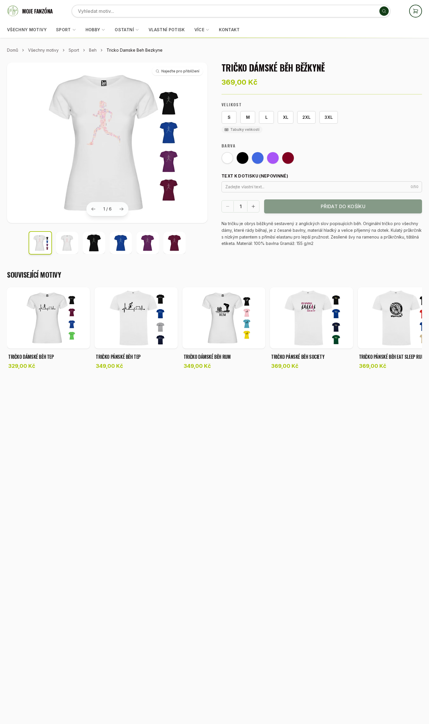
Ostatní (124, 29)
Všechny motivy (27, 29)
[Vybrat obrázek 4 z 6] (120, 243)
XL (285, 117)
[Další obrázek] (121, 209)
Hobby (93, 29)
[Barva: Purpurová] (273, 158)
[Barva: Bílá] (227, 158)
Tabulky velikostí (244, 129)
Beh (93, 50)
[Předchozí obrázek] (93, 209)
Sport (63, 29)
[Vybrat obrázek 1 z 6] (40, 243)
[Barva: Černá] (242, 158)
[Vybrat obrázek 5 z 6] (147, 243)
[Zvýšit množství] (253, 206)
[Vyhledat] (384, 11)
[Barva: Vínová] (288, 158)
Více (199, 29)
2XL (306, 117)
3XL (329, 117)
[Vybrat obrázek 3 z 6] (94, 243)
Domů (12, 50)
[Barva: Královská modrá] (258, 158)
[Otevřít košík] (415, 11)
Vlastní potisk (167, 29)
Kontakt (229, 29)
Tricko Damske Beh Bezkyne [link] (135, 50)
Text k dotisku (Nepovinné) (255, 175)
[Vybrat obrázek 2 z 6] (67, 243)
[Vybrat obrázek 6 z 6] (174, 243)
